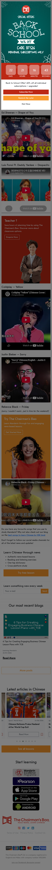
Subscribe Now (26, 92)
